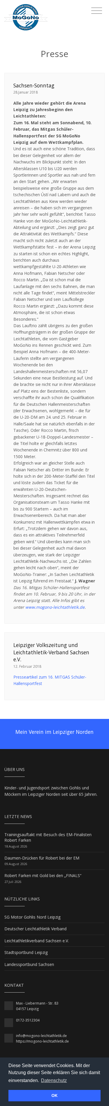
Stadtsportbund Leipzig (26, 952)
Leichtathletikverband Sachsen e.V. (36, 940)
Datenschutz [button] (54, 1080)
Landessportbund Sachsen (29, 964)
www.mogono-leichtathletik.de (55, 607)
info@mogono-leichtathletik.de (41, 1035)
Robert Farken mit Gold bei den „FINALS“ (42, 875)
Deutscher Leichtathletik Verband (35, 928)
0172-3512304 (28, 1020)
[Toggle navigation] (96, 11)
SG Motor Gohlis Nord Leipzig (32, 917)
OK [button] (54, 1095)
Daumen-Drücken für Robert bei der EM (41, 858)
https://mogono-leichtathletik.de (42, 1041)
